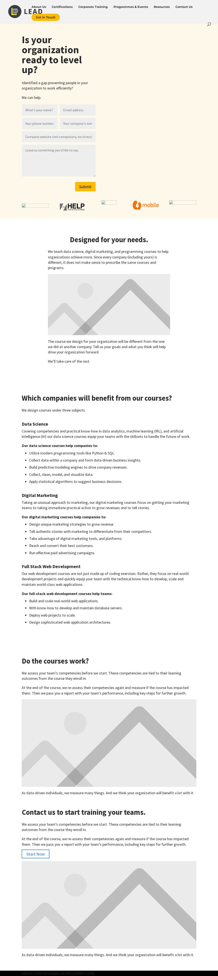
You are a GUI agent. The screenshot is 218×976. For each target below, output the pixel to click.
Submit (85, 186)
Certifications (62, 7)
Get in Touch (46, 17)
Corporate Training (93, 7)
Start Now (35, 854)
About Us (39, 7)
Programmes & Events (130, 7)
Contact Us (183, 7)
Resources (162, 7)
